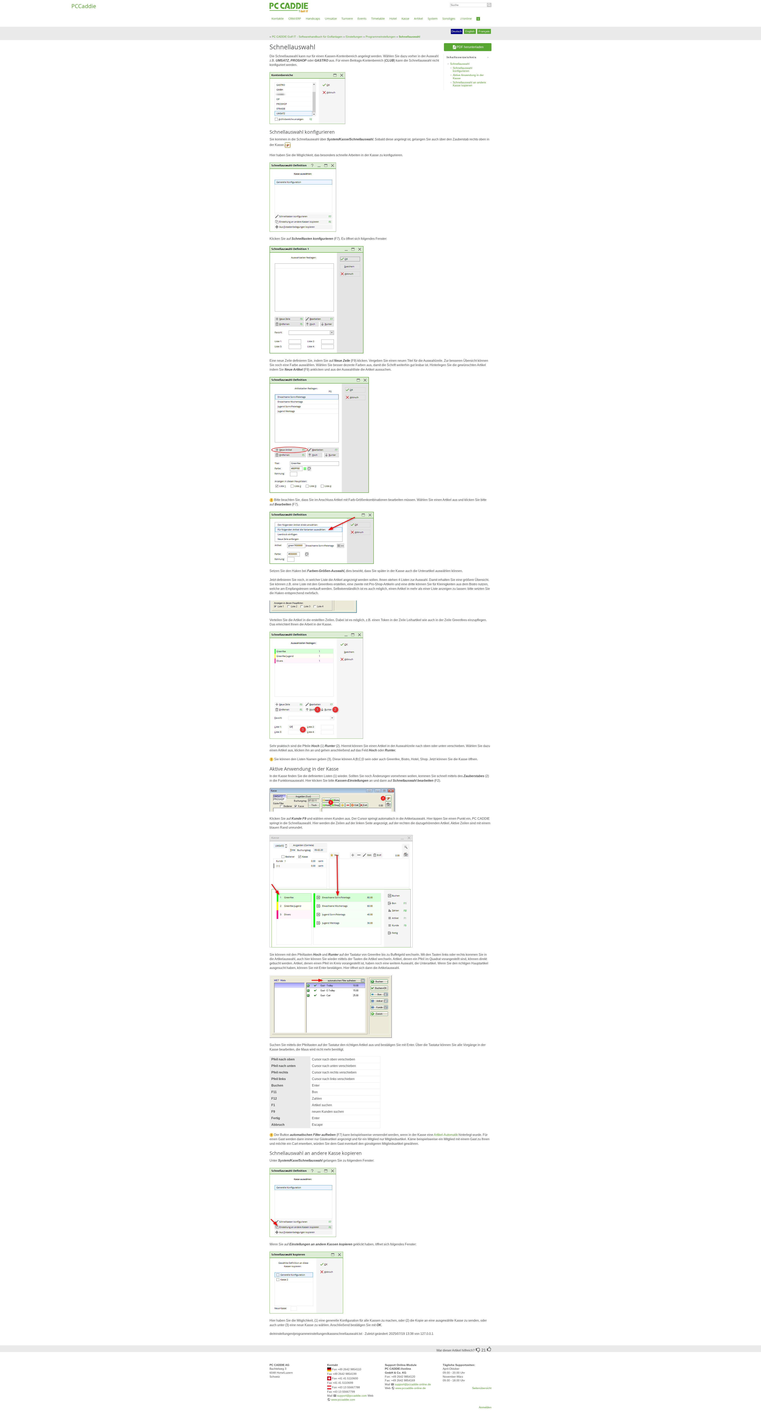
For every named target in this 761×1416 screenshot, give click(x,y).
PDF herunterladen (470, 47)
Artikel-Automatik (446, 1134)
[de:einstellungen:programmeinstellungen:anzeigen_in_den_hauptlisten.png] (313, 606)
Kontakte (278, 18)
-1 (478, 1350)
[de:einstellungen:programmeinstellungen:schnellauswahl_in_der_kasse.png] (332, 799)
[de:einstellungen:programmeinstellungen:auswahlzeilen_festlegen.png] (316, 299)
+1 (489, 1349)
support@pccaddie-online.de (413, 1384)
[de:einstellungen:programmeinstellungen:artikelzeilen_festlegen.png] (319, 434)
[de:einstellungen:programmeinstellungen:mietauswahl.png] (331, 1006)
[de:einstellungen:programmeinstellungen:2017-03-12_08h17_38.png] (288, 145)
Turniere (347, 18)
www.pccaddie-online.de (410, 1388)
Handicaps (313, 18)
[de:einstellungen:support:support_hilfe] (478, 18)
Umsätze (331, 18)
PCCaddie (289, 8)
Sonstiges (448, 18)
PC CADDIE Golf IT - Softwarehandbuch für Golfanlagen (307, 36)
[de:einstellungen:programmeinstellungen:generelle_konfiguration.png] (303, 197)
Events (362, 18)
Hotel (393, 18)
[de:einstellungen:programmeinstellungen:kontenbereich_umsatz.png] (307, 98)
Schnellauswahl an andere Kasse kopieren (469, 84)
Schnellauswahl (409, 36)
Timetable (378, 18)
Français (484, 31)
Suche (489, 5)
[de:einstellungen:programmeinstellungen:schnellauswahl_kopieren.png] (306, 1282)
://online (466, 18)
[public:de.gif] (329, 1369)
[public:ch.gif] (329, 1378)
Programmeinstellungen (381, 36)
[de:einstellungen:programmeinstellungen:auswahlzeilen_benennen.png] (316, 685)
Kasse (405, 18)
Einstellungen (354, 36)
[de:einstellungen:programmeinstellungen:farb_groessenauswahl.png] (322, 537)
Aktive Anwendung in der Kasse (468, 76)
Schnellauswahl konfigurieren (462, 69)
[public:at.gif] (329, 1387)
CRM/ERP (294, 18)
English (469, 31)
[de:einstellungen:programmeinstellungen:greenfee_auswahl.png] (341, 891)
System (433, 18)
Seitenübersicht (481, 1388)
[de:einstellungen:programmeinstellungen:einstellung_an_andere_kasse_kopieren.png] (303, 1202)
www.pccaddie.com (343, 1399)
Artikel (418, 18)
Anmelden (485, 1407)
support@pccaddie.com (352, 1395)
